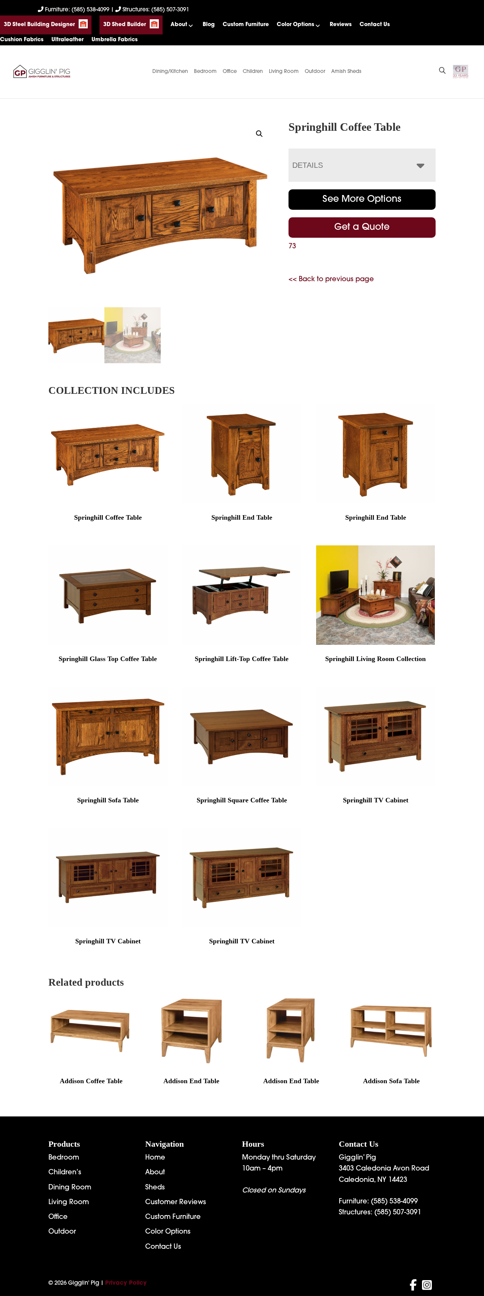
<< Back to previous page (331, 279)
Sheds (155, 1188)
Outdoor (315, 71)
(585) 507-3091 (397, 1212)
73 (292, 246)
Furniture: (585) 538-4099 (77, 10)
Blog (209, 25)
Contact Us (375, 25)
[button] (259, 134)
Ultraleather (67, 40)
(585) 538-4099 (394, 1201)
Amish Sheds (346, 71)
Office (230, 71)
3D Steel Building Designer (39, 25)
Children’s (64, 1172)
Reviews (341, 25)
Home (155, 1158)
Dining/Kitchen (170, 71)
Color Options (295, 25)
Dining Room (69, 1188)
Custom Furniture (246, 25)
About (179, 25)
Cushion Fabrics (21, 40)
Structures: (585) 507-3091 (155, 10)
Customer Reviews (175, 1202)
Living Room (284, 71)
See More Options (362, 199)
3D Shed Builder (124, 25)
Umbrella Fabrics (115, 40)
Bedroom (205, 71)
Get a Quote (361, 227)
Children (253, 71)
